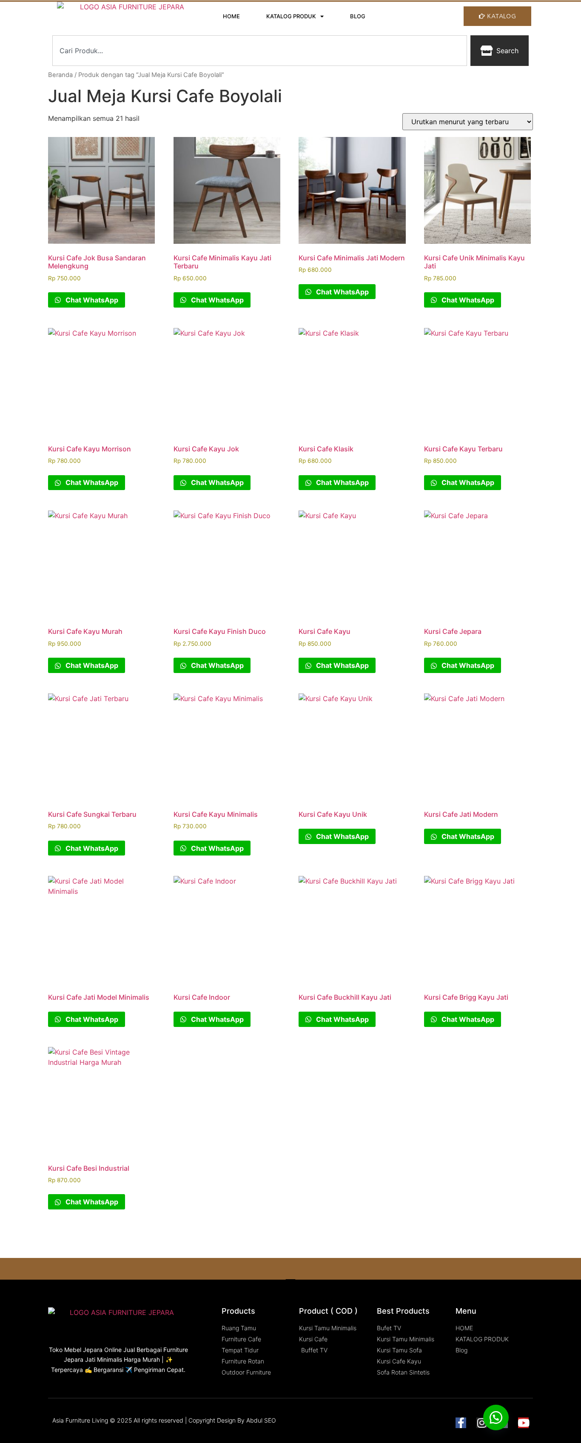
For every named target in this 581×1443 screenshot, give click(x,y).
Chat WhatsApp (91, 300)
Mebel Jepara (83, 1349)
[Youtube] (523, 1422)
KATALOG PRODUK (291, 16)
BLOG (357, 16)
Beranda (60, 75)
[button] (496, 1417)
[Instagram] (481, 1422)
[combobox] (259, 50)
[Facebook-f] (461, 1422)
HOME (231, 16)
